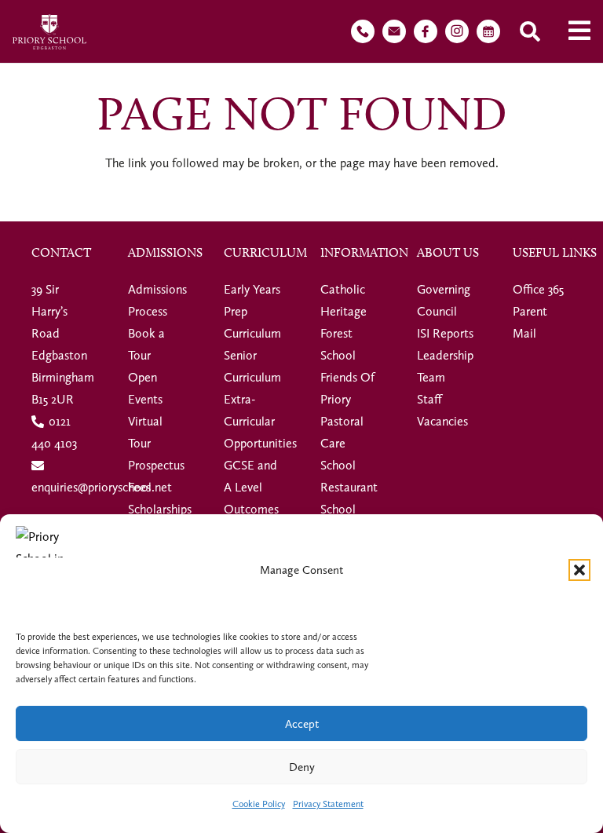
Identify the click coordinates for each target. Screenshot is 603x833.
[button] (579, 570)
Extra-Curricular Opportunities (260, 421)
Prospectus (156, 465)
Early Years (252, 289)
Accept (302, 724)
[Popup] (579, 31)
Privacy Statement (328, 803)
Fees (139, 487)
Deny (302, 767)
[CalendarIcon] (488, 31)
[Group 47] (457, 31)
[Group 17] (49, 31)
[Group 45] (425, 31)
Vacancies (442, 421)
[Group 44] (394, 31)
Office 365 (538, 289)
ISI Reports (445, 333)
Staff (429, 399)
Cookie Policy (258, 803)
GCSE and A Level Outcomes (251, 487)
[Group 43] (363, 31)
